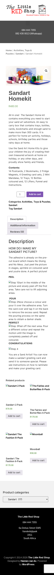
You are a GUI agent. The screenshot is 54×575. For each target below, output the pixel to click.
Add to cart (35, 194)
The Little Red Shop (39, 557)
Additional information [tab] (22, 225)
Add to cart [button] (14, 416)
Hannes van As (28, 561)
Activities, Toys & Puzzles (36, 201)
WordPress (28, 564)
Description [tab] (16, 219)
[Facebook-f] (27, 40)
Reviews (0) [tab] (17, 231)
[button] (28, 23)
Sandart (20, 53)
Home (9, 50)
